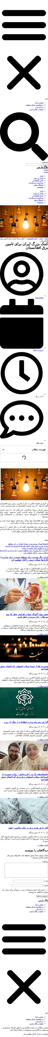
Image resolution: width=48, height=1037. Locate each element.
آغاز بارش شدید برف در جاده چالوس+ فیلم (28, 828)
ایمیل (45, 885)
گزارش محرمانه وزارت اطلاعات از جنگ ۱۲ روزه (26, 722)
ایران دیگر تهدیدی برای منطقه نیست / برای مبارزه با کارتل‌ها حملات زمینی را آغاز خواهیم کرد (24, 558)
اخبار (41, 176)
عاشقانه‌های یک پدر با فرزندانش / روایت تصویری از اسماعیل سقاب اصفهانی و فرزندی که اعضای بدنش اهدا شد (24, 777)
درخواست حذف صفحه (34, 105)
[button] (24, 50)
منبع (46, 540)
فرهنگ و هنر (38, 185)
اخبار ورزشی (38, 178)
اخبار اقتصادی (38, 180)
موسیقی (40, 187)
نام (46, 881)
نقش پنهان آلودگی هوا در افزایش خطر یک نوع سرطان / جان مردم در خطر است (27, 615)
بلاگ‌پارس (42, 167)
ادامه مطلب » (42, 577)
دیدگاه (45, 862)
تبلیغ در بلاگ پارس (36, 109)
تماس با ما (39, 103)
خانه (46, 239)
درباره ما (40, 107)
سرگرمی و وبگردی (36, 183)
